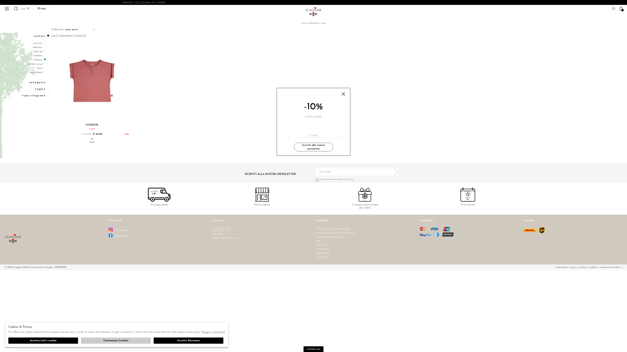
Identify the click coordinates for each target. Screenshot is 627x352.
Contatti (322, 245)
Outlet (39, 68)
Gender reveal (35, 64)
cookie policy (561, 267)
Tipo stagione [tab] (34, 95)
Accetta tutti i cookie (43, 340)
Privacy (573, 267)
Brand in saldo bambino (310, 23)
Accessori (37, 43)
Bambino (38, 60)
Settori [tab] (40, 36)
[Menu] (6, 8)
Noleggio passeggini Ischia (333, 229)
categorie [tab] (37, 82)
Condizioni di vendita (610, 267)
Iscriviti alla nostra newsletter (313, 147)
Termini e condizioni (588, 267)
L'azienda (322, 257)
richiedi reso (313, 349)
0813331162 (217, 234)
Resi (318, 241)
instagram (121, 230)
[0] (620, 8)
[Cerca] (15, 8)
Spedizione (323, 253)
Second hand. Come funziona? (335, 233)
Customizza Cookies (115, 340)
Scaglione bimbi (313, 13)
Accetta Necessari (188, 340)
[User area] (613, 8)
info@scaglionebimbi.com (225, 238)
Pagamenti (322, 249)
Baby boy (37, 47)
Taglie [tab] (40, 89)
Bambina (38, 55)
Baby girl (38, 51)
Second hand (36, 72)
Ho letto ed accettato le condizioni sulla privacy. (336, 179)
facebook (121, 236)
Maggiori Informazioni (213, 332)
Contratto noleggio (329, 237)
